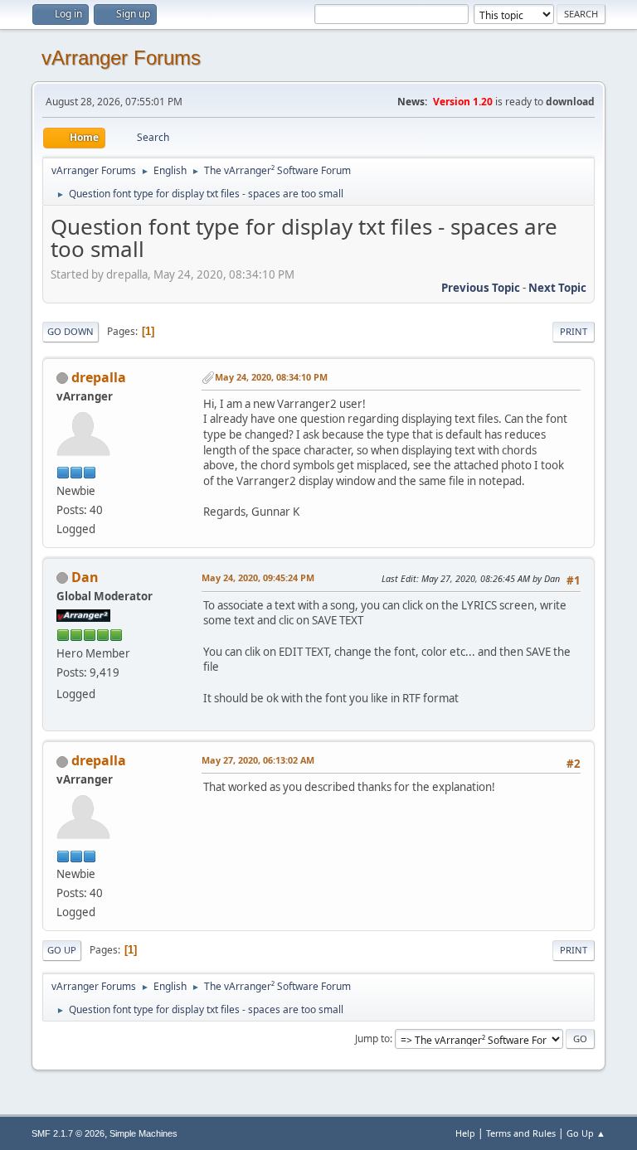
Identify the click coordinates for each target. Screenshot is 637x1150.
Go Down (70, 331)
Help (465, 1133)
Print (573, 331)
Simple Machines (143, 1133)
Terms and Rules (521, 1133)
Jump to (372, 1038)
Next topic (557, 287)
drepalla (98, 377)
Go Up (61, 950)
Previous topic (480, 287)
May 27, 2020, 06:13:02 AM (258, 760)
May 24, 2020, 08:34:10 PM (271, 377)
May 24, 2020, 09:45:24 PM (258, 577)
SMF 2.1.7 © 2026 (68, 1133)
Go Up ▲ (585, 1133)
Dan (85, 577)
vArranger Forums (121, 57)
